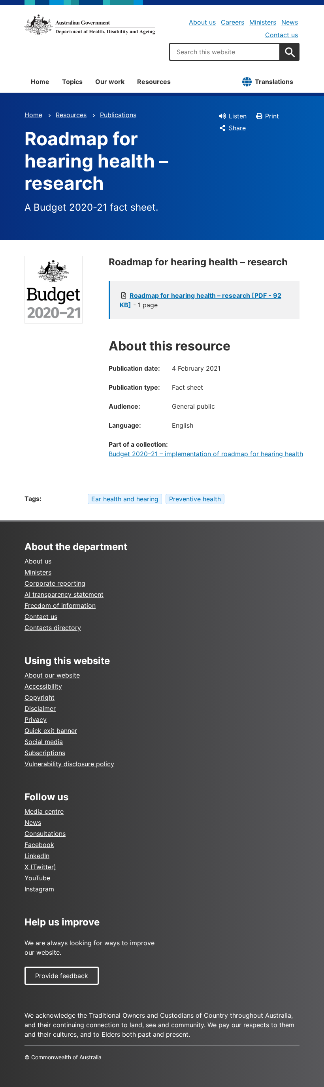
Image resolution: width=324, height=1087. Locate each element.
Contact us (281, 35)
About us (202, 22)
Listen (238, 116)
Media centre (44, 811)
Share (237, 128)
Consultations (45, 834)
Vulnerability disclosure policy (69, 764)
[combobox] (225, 52)
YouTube (37, 878)
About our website (52, 675)
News (289, 22)
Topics (72, 82)
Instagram (39, 889)
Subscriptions (44, 753)
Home (40, 82)
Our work (109, 82)
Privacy (35, 719)
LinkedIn (36, 856)
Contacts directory (52, 628)
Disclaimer (40, 708)
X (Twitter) (40, 867)
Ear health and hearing (124, 499)
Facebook (39, 845)
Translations (274, 82)
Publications (118, 115)
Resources (154, 82)
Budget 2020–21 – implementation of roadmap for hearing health (206, 454)
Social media (43, 742)
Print (272, 116)
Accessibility (43, 686)
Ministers (262, 22)
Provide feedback (61, 976)
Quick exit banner (50, 731)
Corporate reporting (54, 583)
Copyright (39, 697)
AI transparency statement (64, 594)
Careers (232, 22)
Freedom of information (60, 605)
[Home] (89, 24)
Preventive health (195, 499)
